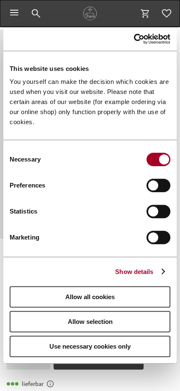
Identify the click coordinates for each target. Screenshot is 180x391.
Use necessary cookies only (90, 346)
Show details (134, 271)
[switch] (158, 185)
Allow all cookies (90, 296)
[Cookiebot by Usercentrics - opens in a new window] (133, 39)
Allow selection (90, 321)
